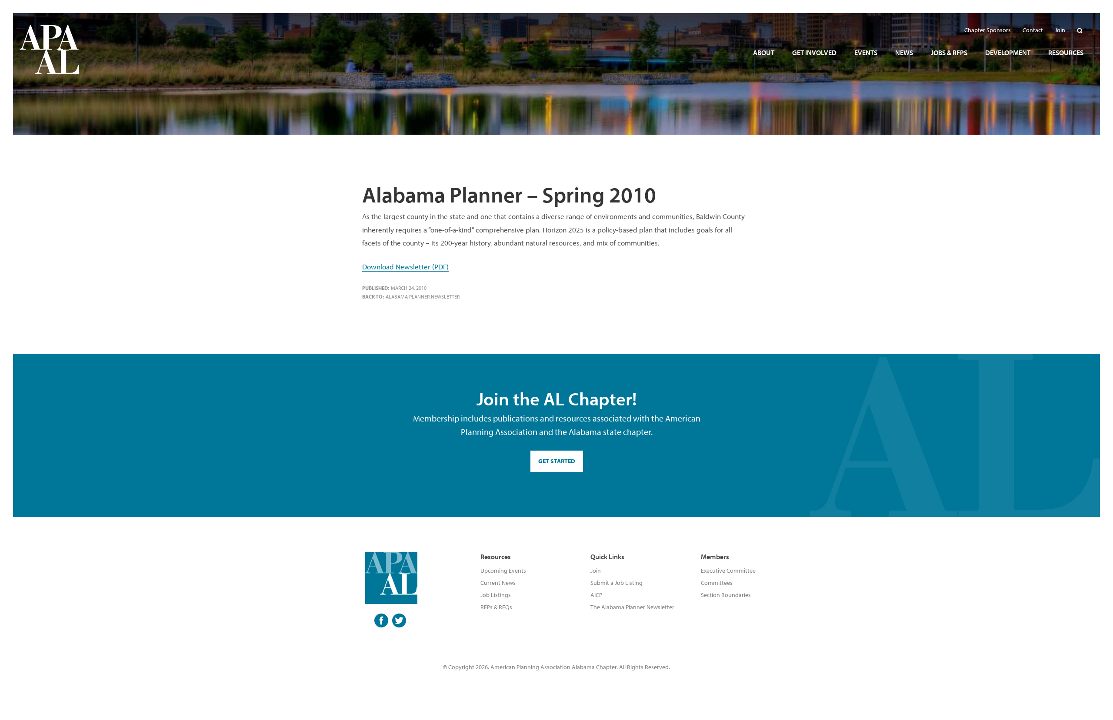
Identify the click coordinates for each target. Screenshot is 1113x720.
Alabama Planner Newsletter (423, 296)
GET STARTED (556, 461)
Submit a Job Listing (616, 583)
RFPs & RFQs (496, 607)
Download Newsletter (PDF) (405, 266)
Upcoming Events (503, 570)
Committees (717, 583)
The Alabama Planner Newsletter (632, 607)
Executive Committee (728, 570)
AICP (596, 595)
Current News (498, 583)
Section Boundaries (726, 595)
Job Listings (495, 595)
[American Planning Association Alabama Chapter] (49, 49)
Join (595, 570)
